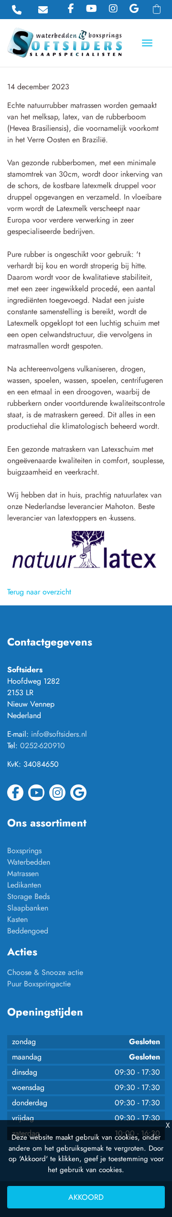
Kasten (17, 919)
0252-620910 (42, 745)
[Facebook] (71, 9)
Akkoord (86, 1197)
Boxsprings (24, 850)
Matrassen (23, 873)
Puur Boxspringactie (39, 983)
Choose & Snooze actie (45, 972)
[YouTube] (91, 9)
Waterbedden (28, 862)
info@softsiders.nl (59, 734)
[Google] (134, 9)
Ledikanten (24, 884)
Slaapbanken (27, 907)
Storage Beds (28, 896)
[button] (157, 9)
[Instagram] (113, 9)
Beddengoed (27, 930)
